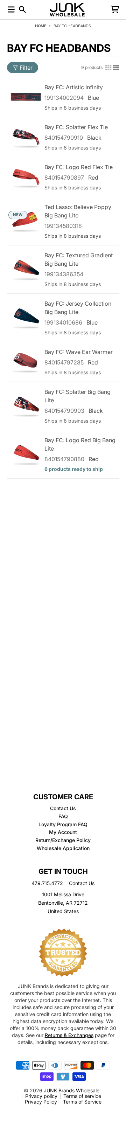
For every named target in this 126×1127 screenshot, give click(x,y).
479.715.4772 (47, 883)
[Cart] (115, 9)
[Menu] (11, 9)
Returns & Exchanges (69, 1035)
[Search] (22, 9)
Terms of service (82, 1096)
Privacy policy (41, 1096)
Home (40, 25)
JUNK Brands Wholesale (71, 1090)
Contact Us (81, 883)
